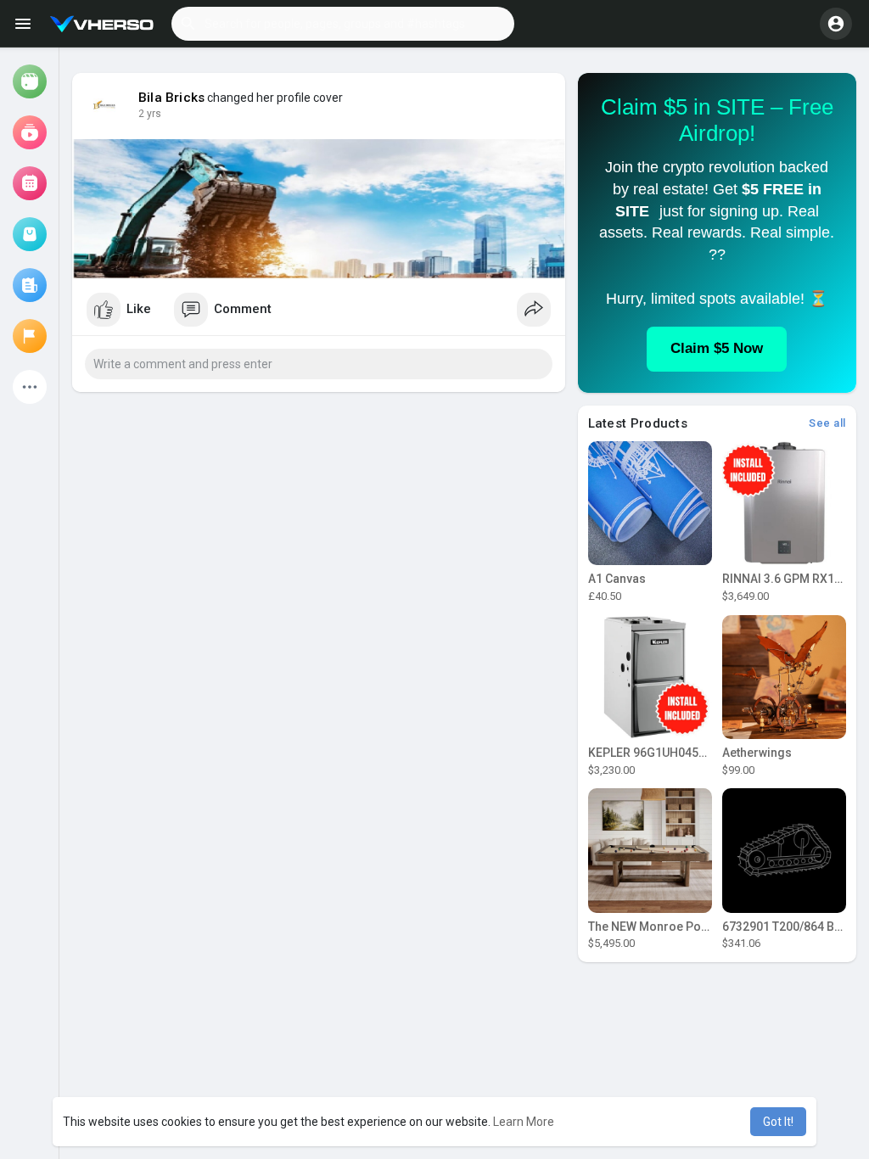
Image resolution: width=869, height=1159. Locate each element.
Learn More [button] (523, 1121)
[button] (342, 24)
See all (827, 423)
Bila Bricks (171, 97)
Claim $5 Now (716, 348)
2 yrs (149, 114)
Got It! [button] (778, 1121)
